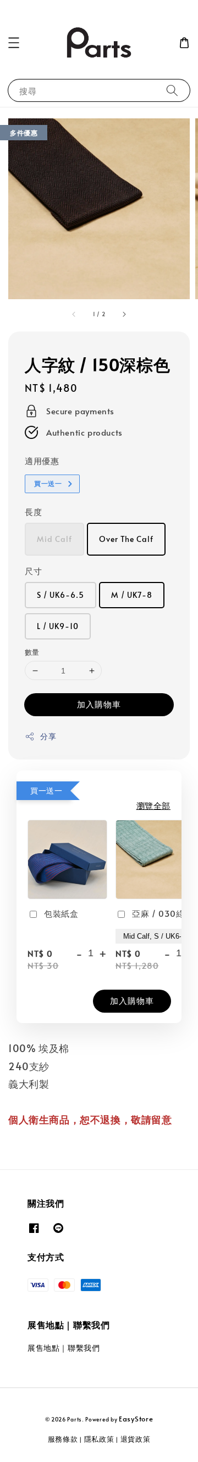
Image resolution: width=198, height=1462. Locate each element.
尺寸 (33, 570)
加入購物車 (99, 704)
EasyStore (136, 1419)
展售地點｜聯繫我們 (64, 1348)
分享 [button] (48, 736)
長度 (33, 511)
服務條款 (63, 1439)
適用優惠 (42, 460)
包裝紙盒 (61, 913)
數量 (32, 652)
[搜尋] (172, 90)
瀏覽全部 (153, 805)
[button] (14, 43)
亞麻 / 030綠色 (162, 913)
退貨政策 (135, 1439)
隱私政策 (99, 1439)
